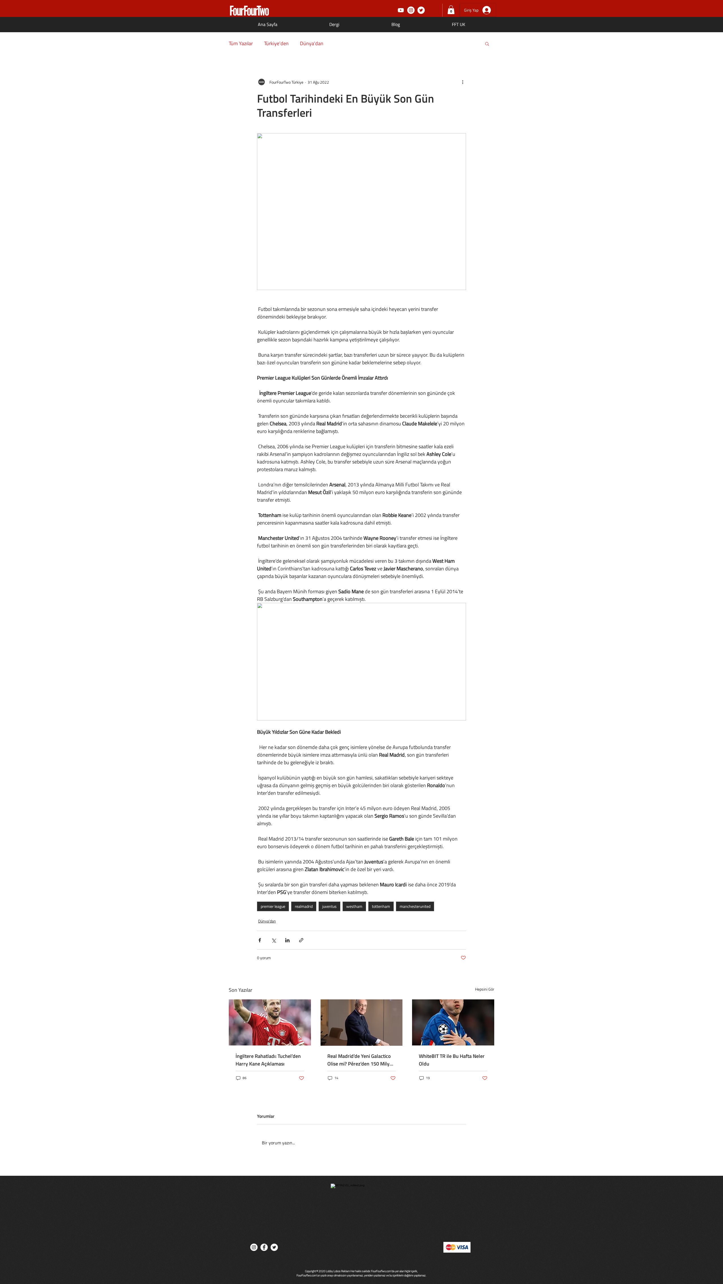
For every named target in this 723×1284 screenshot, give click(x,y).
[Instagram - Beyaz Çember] (411, 10)
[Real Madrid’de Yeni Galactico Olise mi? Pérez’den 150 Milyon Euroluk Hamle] (362, 1022)
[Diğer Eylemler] (462, 82)
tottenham (381, 906)
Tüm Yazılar (241, 43)
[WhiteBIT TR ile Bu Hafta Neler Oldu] (453, 1022)
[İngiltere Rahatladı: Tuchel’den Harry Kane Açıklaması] (270, 1022)
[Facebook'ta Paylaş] (259, 940)
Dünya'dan (311, 43)
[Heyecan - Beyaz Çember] (421, 10)
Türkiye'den (276, 43)
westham (354, 906)
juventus (329, 906)
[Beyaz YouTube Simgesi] (400, 10)
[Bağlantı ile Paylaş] (301, 940)
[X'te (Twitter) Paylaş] (273, 940)
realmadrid (304, 906)
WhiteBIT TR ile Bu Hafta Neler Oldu (452, 1060)
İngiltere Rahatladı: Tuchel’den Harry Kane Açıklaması (268, 1060)
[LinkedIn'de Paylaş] (287, 940)
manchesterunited (415, 906)
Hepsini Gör (484, 989)
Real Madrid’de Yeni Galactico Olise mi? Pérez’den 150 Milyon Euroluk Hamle (361, 1060)
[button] (451, 9)
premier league (273, 906)
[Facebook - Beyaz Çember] (264, 1247)
